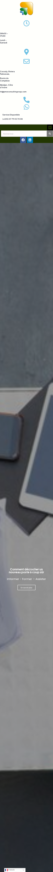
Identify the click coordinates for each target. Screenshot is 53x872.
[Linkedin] (30, 140)
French (11, 870)
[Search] (50, 134)
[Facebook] (23, 140)
